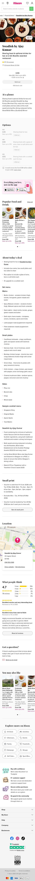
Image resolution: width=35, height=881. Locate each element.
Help (3, 820)
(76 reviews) (10, 62)
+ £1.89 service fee (16, 77)
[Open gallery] (17, 30)
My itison (5, 815)
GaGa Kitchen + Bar (20, 221)
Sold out (17, 82)
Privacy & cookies (10, 871)
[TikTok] (23, 840)
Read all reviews (17, 633)
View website (9, 567)
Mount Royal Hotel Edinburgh (7, 689)
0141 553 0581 (9, 562)
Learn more (17, 170)
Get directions (20, 567)
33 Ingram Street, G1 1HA (11, 65)
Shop (3, 810)
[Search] (31, 9)
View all (30, 202)
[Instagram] (17, 840)
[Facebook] (12, 840)
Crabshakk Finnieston (5, 221)
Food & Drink (9, 15)
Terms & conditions (24, 871)
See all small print (17, 510)
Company (5, 825)
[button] (17, 246)
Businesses (6, 830)
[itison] (17, 3)
